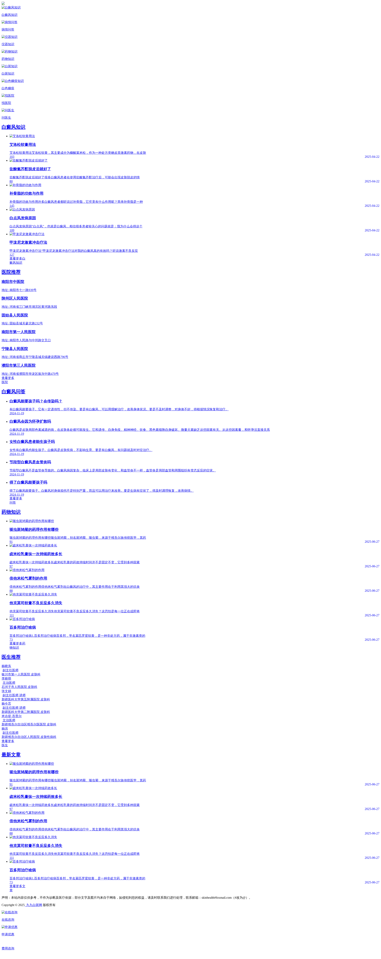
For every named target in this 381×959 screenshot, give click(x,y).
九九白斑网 (33, 905)
